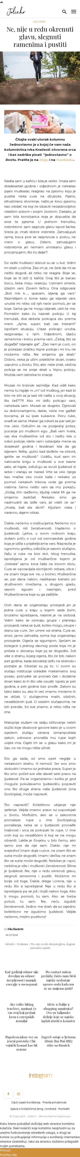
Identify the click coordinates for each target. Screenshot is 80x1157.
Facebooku (65, 160)
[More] (69, 956)
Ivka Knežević (15, 929)
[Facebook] (10, 956)
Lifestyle (10, 944)
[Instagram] (19, 1094)
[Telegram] (49, 956)
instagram (40, 1075)
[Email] (40, 956)
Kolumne (39, 21)
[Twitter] (20, 956)
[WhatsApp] (30, 956)
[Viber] (59, 956)
